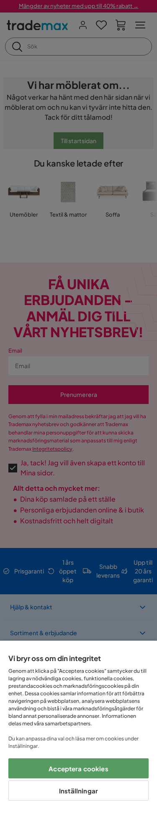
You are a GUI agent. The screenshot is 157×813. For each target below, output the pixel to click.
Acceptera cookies (78, 769)
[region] (78, 727)
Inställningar (78, 791)
